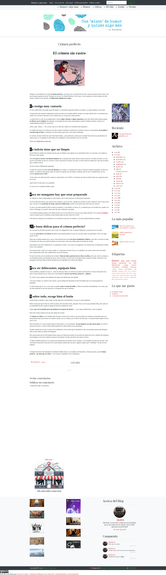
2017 (115, 205)
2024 (116, 188)
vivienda (125, 279)
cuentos (114, 273)
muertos (126, 277)
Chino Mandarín (121, 568)
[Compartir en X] (75, 363)
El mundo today (117, 292)
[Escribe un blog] (73, 363)
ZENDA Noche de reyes (127, 242)
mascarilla (133, 275)
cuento (120, 269)
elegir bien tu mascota (44, 141)
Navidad (125, 267)
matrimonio (115, 277)
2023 (116, 191)
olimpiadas (133, 277)
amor (125, 271)
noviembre (120, 159)
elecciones (129, 273)
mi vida (132, 263)
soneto (134, 265)
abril (118, 179)
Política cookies (94, 3)
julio (117, 169)
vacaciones (115, 267)
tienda (114, 263)
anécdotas (122, 263)
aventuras (133, 271)
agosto (118, 167)
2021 (116, 195)
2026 (116, 152)
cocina (126, 265)
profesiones (128, 269)
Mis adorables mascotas (49, 490)
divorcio (124, 273)
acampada (120, 271)
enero (118, 186)
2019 (116, 200)
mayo (118, 176)
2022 (116, 193)
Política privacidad (81, 3)
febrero (119, 183)
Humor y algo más (39, 2)
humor (115, 260)
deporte (119, 273)
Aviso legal (69, 3)
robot (116, 279)
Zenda (121, 6)
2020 (116, 198)
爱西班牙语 (132, 568)
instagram (123, 275)
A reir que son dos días (120, 296)
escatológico (104, 213)
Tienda (132, 6)
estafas (114, 275)
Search (131, 3)
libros (128, 275)
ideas (118, 275)
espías (134, 273)
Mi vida (109, 6)
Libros (98, 6)
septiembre (120, 164)
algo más (125, 260)
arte (129, 271)
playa (113, 279)
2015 (115, 210)
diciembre (119, 157)
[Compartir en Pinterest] (79, 363)
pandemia (133, 267)
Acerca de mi (59, 3)
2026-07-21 (133, 545)
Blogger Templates (107, 568)
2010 (116, 212)
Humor (86, 6)
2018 (116, 203)
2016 (116, 207)
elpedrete (120, 520)
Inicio (51, 3)
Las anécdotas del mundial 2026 (125, 135)
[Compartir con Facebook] (77, 363)
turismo (120, 279)
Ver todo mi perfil (119, 529)
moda (121, 277)
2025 (116, 155)
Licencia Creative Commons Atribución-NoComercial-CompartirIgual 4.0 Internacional (47, 574)
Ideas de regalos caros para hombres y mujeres (127, 227)
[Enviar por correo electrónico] (72, 363)
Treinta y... (115, 294)
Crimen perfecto (121, 171)
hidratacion (116, 265)
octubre (119, 162)
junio (118, 174)
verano (114, 269)
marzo (118, 181)
